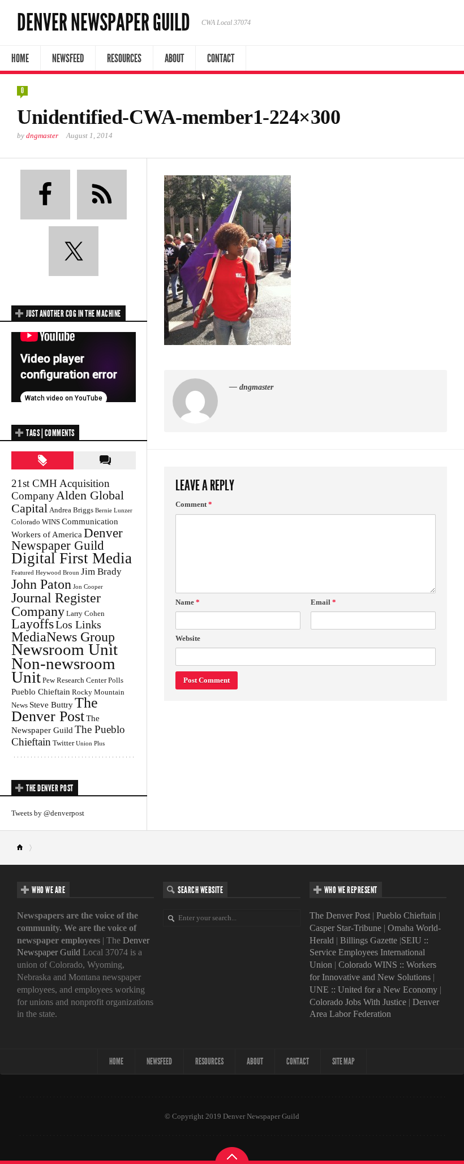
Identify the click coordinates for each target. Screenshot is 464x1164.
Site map (343, 1061)
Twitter (63, 743)
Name (187, 602)
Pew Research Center (74, 680)
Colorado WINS (35, 522)
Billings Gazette (368, 940)
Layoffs (32, 624)
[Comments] (105, 460)
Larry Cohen (85, 613)
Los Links (78, 624)
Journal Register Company (56, 604)
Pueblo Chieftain (40, 691)
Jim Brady (101, 571)
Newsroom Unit (64, 649)
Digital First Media (71, 558)
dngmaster (42, 135)
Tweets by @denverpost (47, 813)
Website (187, 638)
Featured (22, 573)
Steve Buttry (51, 704)
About (174, 58)
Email (323, 602)
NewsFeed (68, 58)
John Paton (41, 584)
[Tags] (42, 460)
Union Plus (90, 743)
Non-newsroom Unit (63, 670)
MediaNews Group (63, 637)
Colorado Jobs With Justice (358, 1002)
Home (20, 58)
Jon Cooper (88, 587)
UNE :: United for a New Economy (373, 989)
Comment (193, 504)
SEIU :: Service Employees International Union (369, 952)
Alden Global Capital (67, 501)
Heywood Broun (57, 573)
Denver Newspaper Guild (103, 22)
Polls (115, 680)
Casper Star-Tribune (345, 928)
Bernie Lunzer (113, 510)
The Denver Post (54, 710)
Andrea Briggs (71, 510)
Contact (220, 58)
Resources (124, 58)
